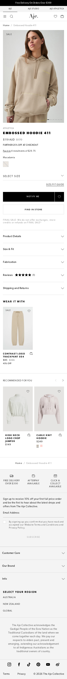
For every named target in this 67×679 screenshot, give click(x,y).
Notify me (33, 197)
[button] (48, 119)
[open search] (11, 16)
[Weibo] (58, 664)
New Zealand (11, 604)
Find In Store (33, 209)
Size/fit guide (55, 185)
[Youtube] (48, 664)
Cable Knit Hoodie (44, 436)
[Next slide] (63, 380)
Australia (9, 597)
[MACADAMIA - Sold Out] (6, 164)
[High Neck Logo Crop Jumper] (18, 409)
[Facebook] (19, 664)
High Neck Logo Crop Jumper (12, 438)
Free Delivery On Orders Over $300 (33, 3)
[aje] (33, 16)
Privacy (21, 674)
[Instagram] (9, 664)
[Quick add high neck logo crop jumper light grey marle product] (29, 435)
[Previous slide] (56, 380)
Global (7, 611)
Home (6, 25)
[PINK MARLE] (41, 446)
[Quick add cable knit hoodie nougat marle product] (60, 435)
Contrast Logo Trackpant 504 (14, 355)
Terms (6, 674)
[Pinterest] (38, 664)
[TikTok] (29, 664)
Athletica (8, 128)
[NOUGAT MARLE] (37, 446)
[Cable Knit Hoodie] (49, 409)
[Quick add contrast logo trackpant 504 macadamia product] (31, 353)
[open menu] (5, 16)
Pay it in (7, 151)
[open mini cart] (62, 16)
